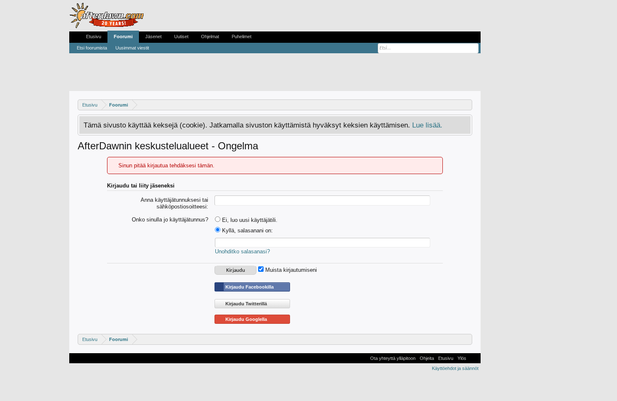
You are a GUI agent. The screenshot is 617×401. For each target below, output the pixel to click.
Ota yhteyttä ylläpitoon (393, 358)
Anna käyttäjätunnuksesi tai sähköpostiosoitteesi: (174, 203)
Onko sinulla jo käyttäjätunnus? (170, 219)
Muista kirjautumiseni (290, 270)
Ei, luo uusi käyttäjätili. (248, 220)
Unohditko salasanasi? (242, 251)
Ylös (462, 358)
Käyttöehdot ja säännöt (455, 368)
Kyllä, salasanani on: (246, 230)
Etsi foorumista (92, 47)
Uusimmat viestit (132, 47)
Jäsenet (153, 36)
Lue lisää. (427, 125)
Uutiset (181, 36)
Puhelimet (241, 36)
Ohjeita (427, 358)
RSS (473, 358)
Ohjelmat (210, 36)
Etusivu (93, 36)
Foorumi (123, 36)
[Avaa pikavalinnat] (467, 104)
